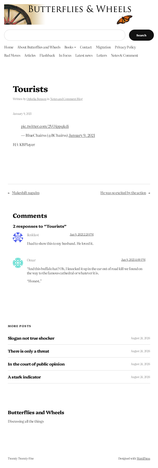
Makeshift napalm (25, 192)
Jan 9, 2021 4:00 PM (133, 260)
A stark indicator (24, 377)
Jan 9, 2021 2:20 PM (81, 234)
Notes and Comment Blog (66, 99)
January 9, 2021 (82, 135)
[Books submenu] (75, 47)
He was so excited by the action (123, 192)
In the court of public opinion (36, 364)
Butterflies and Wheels (36, 412)
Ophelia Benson (36, 99)
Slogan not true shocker (31, 338)
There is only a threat (28, 351)
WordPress (143, 458)
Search (141, 35)
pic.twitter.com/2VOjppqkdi (45, 126)
